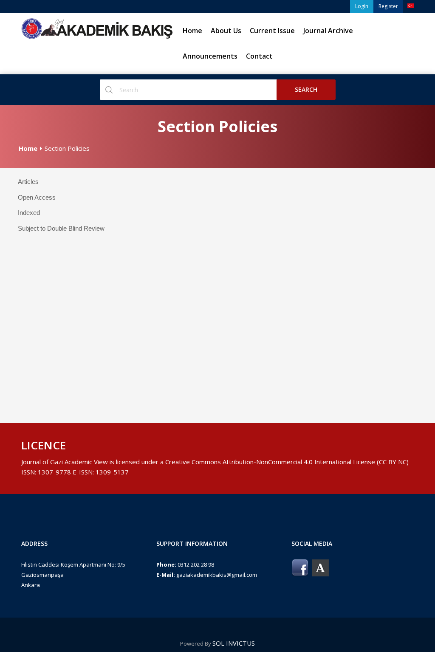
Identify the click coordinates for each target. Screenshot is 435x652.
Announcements (210, 56)
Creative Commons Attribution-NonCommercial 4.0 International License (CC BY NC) (287, 461)
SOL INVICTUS (233, 643)
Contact (259, 56)
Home (192, 30)
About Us (226, 30)
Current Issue (272, 30)
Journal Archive (328, 30)
